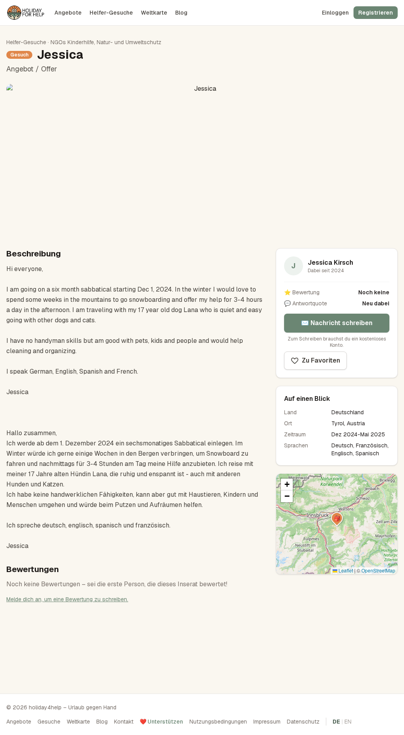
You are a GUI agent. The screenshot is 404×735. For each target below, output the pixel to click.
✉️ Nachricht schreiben (336, 323)
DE (336, 721)
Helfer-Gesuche (111, 12)
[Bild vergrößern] (202, 160)
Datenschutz (303, 721)
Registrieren (375, 12)
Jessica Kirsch (330, 262)
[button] (337, 518)
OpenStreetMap (378, 570)
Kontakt (123, 721)
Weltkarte (154, 12)
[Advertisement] (337, 631)
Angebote (68, 12)
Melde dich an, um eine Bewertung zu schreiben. (67, 599)
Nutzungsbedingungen (218, 721)
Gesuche (48, 721)
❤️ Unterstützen (161, 721)
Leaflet (345, 570)
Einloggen (335, 12)
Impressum (267, 721)
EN (348, 721)
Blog (181, 12)
